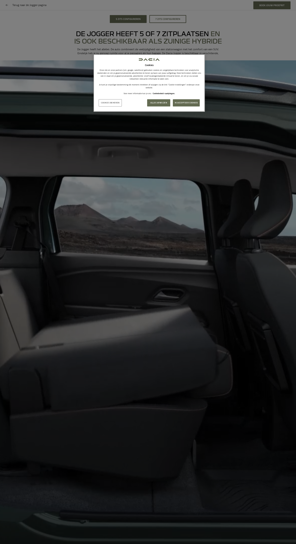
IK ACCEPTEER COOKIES (186, 102)
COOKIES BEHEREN (110, 102)
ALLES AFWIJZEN (158, 102)
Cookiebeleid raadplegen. (164, 93)
